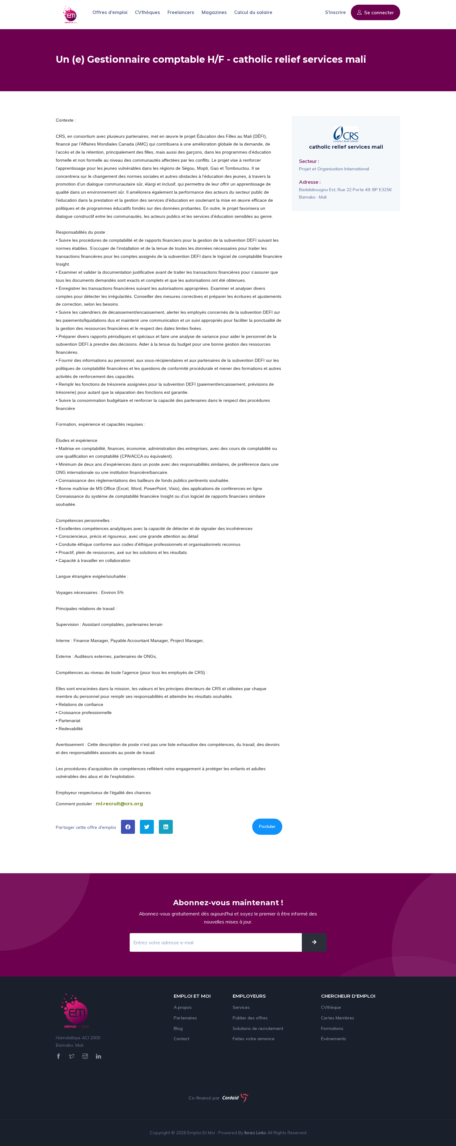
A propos (183, 1007)
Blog (178, 1028)
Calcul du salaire (253, 12)
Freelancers (181, 12)
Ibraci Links (255, 1132)
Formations (332, 1028)
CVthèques (147, 12)
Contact (181, 1038)
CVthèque (331, 1007)
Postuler (267, 826)
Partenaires (185, 1018)
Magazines (214, 12)
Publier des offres (250, 1018)
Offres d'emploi (109, 12)
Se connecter (378, 13)
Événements (333, 1038)
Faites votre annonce (254, 1038)
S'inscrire (335, 12)
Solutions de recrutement (258, 1028)
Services (241, 1007)
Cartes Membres (337, 1018)
